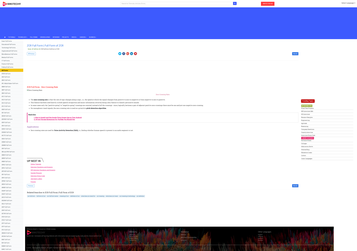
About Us (132, 234)
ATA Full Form (6, 217)
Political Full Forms (7, 67)
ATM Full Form (6, 74)
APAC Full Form (6, 165)
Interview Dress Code (38, 176)
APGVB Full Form (7, 171)
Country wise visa (307, 132)
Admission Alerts (307, 146)
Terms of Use (133, 236)
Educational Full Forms (9, 44)
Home (30, 49)
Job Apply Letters (36, 179)
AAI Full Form (6, 77)
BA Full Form (6, 243)
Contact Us (132, 240)
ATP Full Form (6, 223)
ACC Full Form (6, 96)
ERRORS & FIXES (45, 37)
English (260, 234)
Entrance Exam (306, 140)
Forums (33, 182)
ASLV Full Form (6, 204)
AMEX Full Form (6, 155)
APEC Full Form (6, 168)
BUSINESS (92, 37)
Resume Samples (307, 117)
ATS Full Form (6, 230)
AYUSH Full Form (7, 236)
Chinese (260, 236)
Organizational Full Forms (9, 51)
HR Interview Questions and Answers (43, 170)
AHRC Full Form (6, 129)
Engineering (305, 120)
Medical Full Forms (7, 57)
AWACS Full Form (7, 233)
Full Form (36, 49)
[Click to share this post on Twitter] (120, 54)
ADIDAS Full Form (7, 119)
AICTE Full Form (7, 135)
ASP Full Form (6, 207)
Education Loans (306, 152)
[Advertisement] (178, 21)
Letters (303, 155)
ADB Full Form (6, 109)
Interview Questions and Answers (42, 167)
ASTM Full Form (6, 213)
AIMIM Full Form (7, 145)
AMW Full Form (6, 158)
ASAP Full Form (6, 191)
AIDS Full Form (6, 139)
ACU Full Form (6, 106)
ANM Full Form (6, 161)
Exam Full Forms (7, 41)
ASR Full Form (6, 210)
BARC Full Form (6, 249)
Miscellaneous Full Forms (9, 54)
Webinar (183, 234)
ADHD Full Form (6, 116)
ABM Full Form (6, 87)
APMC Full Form (7, 181)
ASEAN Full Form (7, 200)
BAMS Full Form (6, 246)
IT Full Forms (6, 61)
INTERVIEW (56, 37)
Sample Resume (36, 173)
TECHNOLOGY (22, 37)
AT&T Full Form (6, 220)
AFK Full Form (6, 126)
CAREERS (82, 37)
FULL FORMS (33, 37)
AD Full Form (5, 113)
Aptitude (304, 123)
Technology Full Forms (9, 48)
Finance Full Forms (7, 64)
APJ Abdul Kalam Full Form (10, 83)
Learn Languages (306, 158)
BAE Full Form (6, 239)
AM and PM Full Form (8, 152)
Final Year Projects (307, 108)
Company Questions (307, 129)
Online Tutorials (36, 164)
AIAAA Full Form (7, 132)
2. (54, 119)
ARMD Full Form (7, 187)
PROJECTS (65, 37)
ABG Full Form (6, 80)
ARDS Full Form (6, 184)
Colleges (304, 143)
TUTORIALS (11, 37)
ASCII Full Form (6, 197)
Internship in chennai (92, 248)
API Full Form (6, 174)
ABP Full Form (6, 90)
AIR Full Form (6, 148)
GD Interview (305, 114)
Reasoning (304, 126)
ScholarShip (305, 149)
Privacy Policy (133, 238)
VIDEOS (73, 37)
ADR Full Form (6, 122)
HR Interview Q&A (307, 111)
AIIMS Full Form (6, 142)
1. (58, 117)
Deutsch (260, 238)
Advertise (184, 240)
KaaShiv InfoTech (41, 248)
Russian (260, 240)
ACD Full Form (6, 100)
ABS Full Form (6, 93)
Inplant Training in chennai (75, 248)
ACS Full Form (6, 103)
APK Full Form (6, 178)
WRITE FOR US (268, 4)
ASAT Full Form (6, 194)
